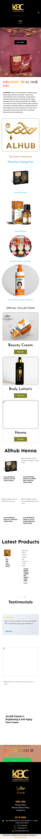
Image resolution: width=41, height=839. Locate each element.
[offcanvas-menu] (38, 12)
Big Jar (16, 728)
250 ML (23, 574)
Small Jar (9, 728)
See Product (11, 487)
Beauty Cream (20, 345)
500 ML (23, 576)
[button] (2, 52)
